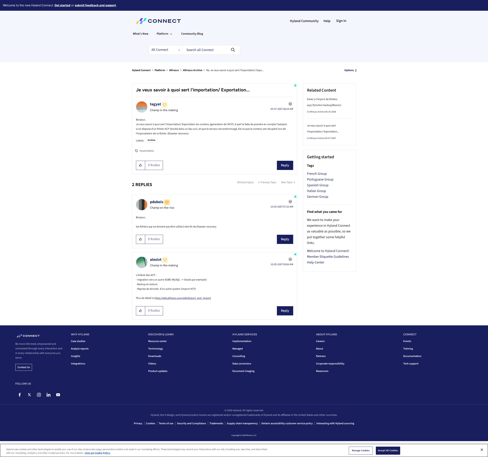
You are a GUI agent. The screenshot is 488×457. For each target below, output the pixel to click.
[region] (244, 450)
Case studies (78, 341)
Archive (151, 140)
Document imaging (243, 371)
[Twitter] (29, 394)
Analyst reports (80, 349)
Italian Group (316, 191)
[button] (140, 165)
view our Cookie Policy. (97, 453)
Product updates (157, 371)
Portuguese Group (320, 179)
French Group (317, 173)
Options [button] (349, 70)
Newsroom (322, 371)
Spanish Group (317, 185)
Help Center (315, 262)
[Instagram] (39, 394)
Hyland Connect (141, 70)
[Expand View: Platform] (171, 33)
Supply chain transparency (242, 423)
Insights (75, 356)
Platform (160, 70)
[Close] (482, 450)
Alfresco (174, 70)
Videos (152, 364)
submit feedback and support (95, 5)
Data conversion (241, 364)
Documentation (412, 356)
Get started (62, 5)
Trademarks (216, 423)
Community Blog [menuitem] (192, 34)
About (319, 349)
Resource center (157, 341)
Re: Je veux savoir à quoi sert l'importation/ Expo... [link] (235, 70)
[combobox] (211, 49)
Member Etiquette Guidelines (328, 256)
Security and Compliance (191, 423)
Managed (237, 349)
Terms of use (166, 423)
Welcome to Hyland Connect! (328, 251)
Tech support (410, 364)
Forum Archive (147, 151)
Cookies (150, 423)
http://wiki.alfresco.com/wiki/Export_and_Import (183, 298)
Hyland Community (304, 21)
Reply (285, 165)
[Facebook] (19, 394)
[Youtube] (58, 394)
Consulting (238, 356)
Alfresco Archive (192, 70)
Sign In (341, 20)
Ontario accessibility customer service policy (287, 423)
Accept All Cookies (388, 450)
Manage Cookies (361, 450)
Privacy (138, 423)
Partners (321, 356)
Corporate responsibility (330, 364)
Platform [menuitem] (162, 34)
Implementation (241, 341)
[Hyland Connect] (158, 21)
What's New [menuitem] (140, 34)
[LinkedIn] (48, 394)
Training (408, 349)
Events (407, 341)
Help (326, 21)
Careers (320, 341)
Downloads (154, 356)
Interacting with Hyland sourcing (335, 423)
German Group (317, 196)
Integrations (78, 364)
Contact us (23, 367)
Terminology (155, 349)
